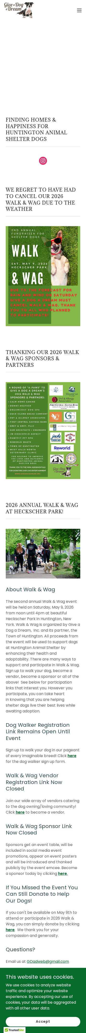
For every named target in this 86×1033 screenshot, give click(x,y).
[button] (79, 10)
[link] (19, 10)
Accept (43, 1021)
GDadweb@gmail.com (48, 961)
